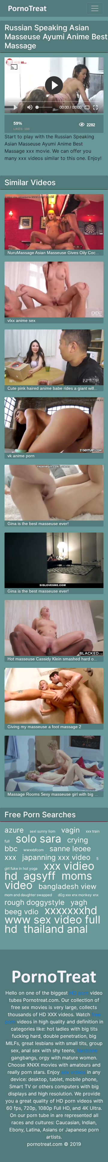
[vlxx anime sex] (54, 289)
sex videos (73, 1072)
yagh (78, 902)
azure (14, 830)
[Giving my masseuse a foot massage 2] (54, 696)
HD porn (78, 993)
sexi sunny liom (42, 831)
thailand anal (55, 928)
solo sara (38, 838)
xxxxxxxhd (70, 910)
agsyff (39, 875)
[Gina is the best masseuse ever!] (54, 493)
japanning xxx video (56, 857)
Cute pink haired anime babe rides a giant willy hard (57, 388)
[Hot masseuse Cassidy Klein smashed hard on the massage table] (54, 628)
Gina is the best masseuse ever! (38, 523)
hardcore (87, 1050)
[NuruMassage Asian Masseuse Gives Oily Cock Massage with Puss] (54, 222)
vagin (70, 830)
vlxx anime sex (21, 320)
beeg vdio (21, 911)
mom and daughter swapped (28, 895)
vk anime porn (21, 455)
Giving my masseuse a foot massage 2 (44, 726)
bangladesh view (67, 886)
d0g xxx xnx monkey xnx (78, 895)
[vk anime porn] (54, 425)
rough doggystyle (34, 902)
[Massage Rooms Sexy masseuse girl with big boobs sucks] (54, 763)
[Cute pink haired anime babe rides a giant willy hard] (54, 357)
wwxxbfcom (33, 850)
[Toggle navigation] (94, 8)
